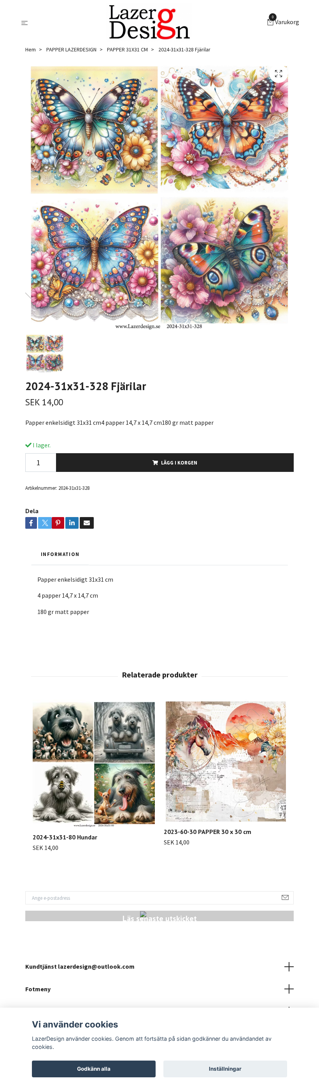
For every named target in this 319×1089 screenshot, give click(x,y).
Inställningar (225, 1069)
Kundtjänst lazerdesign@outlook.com (80, 966)
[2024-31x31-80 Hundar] (94, 763)
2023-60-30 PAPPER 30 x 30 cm (207, 832)
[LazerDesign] (149, 22)
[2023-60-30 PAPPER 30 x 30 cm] (225, 761)
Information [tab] (60, 554)
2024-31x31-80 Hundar (65, 837)
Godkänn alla (93, 1069)
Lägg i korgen (179, 462)
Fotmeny (38, 989)
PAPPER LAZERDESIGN (71, 49)
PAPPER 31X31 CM (127, 49)
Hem (30, 49)
